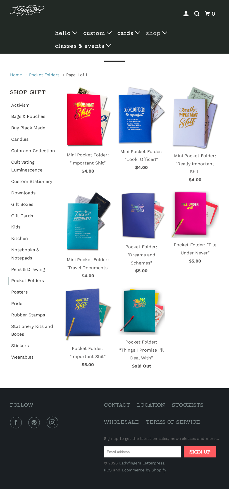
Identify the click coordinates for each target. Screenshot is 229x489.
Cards (126, 33)
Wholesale (121, 422)
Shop (154, 33)
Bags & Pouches (28, 116)
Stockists (188, 405)
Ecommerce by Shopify (144, 470)
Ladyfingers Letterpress (141, 463)
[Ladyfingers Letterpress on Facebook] (17, 422)
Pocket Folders (27, 280)
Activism (20, 105)
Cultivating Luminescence (26, 166)
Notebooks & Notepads (25, 254)
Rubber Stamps (28, 315)
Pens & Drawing (28, 269)
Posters (19, 292)
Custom (95, 33)
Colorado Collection (33, 150)
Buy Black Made (28, 127)
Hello (63, 33)
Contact (117, 405)
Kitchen (19, 238)
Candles (19, 139)
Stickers (20, 345)
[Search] (197, 14)
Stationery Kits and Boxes (32, 330)
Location (151, 405)
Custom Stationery (31, 181)
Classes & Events (80, 46)
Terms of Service (173, 422)
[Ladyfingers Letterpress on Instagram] (54, 422)
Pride (16, 303)
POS (108, 470)
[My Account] (186, 14)
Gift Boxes (22, 204)
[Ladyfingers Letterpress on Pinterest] (35, 422)
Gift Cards (22, 215)
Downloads (23, 192)
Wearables (22, 357)
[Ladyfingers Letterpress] (27, 10)
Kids (15, 227)
